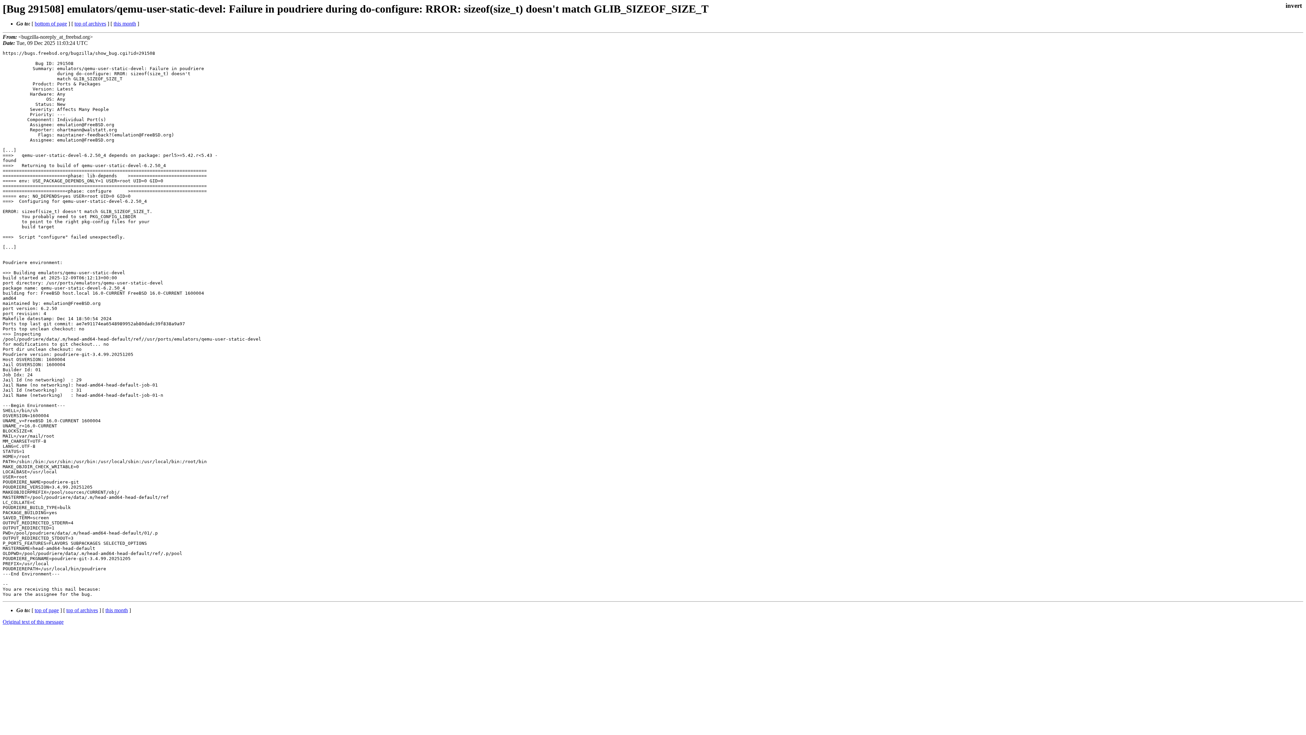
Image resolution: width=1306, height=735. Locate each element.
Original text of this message (33, 622)
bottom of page (51, 24)
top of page (47, 610)
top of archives (90, 24)
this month (125, 24)
